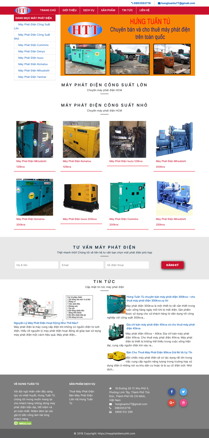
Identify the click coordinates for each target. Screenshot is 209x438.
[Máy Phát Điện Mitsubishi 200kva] (174, 139)
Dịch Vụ (88, 10)
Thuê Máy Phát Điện (81, 391)
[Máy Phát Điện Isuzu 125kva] (127, 139)
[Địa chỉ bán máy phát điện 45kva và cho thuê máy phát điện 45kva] (116, 332)
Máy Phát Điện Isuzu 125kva (126, 161)
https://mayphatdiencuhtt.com (116, 433)
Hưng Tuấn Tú (46, 395)
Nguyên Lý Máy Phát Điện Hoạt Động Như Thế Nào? (46, 323)
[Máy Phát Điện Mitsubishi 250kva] (174, 197)
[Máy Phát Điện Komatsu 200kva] (34, 197)
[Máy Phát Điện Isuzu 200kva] (81, 197)
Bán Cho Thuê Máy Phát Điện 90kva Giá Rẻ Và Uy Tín (159, 352)
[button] (70, 45)
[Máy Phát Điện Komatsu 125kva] (81, 139)
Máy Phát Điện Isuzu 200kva (80, 219)
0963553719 (142, 3)
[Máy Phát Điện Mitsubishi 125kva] (34, 139)
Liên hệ (145, 10)
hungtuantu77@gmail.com (178, 3)
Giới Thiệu (70, 10)
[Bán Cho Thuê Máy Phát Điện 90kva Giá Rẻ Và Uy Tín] (116, 356)
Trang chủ (48, 10)
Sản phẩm (108, 10)
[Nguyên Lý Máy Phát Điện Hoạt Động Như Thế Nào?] (58, 307)
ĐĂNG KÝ (172, 265)
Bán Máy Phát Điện (81, 395)
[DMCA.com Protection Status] (23, 422)
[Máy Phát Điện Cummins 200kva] (127, 197)
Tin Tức (127, 10)
